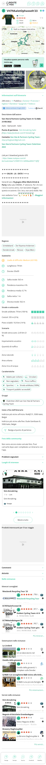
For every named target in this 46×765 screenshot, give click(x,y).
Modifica (40, 760)
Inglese (5, 104)
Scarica (23, 760)
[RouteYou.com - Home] (11, 3)
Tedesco (31, 104)
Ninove (20, 250)
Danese (26, 101)
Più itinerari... (38, 636)
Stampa (15, 760)
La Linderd (7, 645)
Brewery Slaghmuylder (12, 729)
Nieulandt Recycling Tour (28, 598)
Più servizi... (39, 744)
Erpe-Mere (30, 250)
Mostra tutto (23, 520)
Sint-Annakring (10, 491)
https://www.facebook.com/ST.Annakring (18, 133)
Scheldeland (8, 245)
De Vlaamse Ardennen (25, 245)
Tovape (21, 15)
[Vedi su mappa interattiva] (23, 53)
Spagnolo (23, 104)
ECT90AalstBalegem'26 (12, 620)
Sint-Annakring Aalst (27, 130)
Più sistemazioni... (36, 690)
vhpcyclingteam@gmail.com (13, 140)
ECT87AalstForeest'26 (11, 606)
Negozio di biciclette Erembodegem (17, 714)
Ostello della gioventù (12, 660)
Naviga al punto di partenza (19, 430)
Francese (34, 101)
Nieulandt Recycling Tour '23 (15, 591)
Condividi (31, 760)
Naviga (6, 760)
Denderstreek (8, 250)
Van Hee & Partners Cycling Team (25, 137)
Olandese (13, 104)
